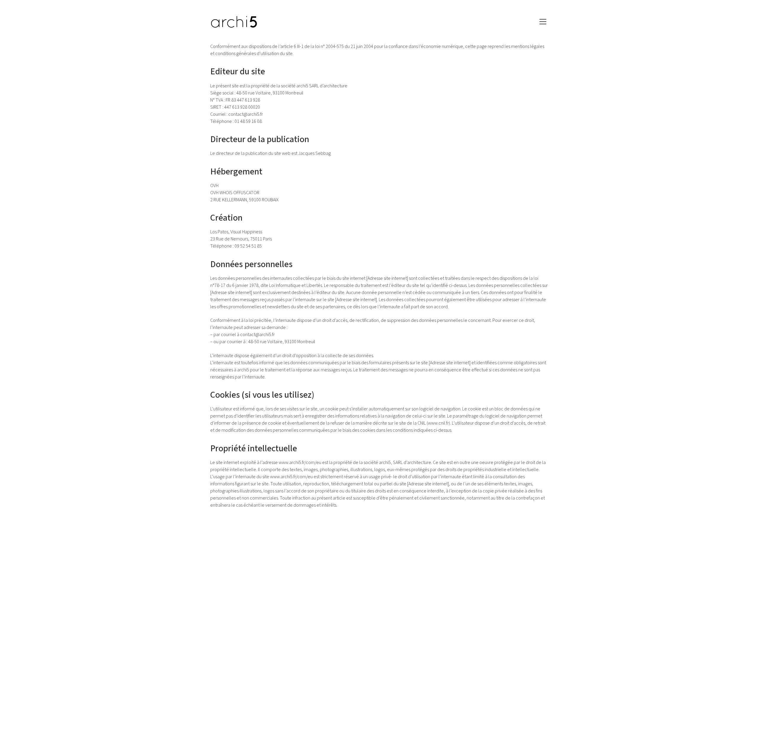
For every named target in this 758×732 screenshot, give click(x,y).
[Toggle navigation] (543, 21)
